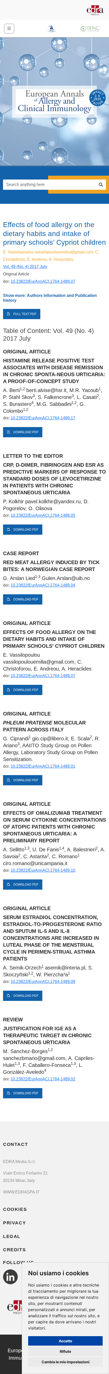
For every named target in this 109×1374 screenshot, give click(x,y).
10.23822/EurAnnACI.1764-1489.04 (43, 585)
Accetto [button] (65, 1341)
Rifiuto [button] (65, 1351)
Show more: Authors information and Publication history (50, 298)
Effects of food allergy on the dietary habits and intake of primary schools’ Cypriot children (53, 639)
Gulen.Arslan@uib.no (66, 578)
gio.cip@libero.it (50, 738)
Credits (14, 1249)
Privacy (14, 1222)
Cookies (15, 1209)
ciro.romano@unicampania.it (35, 863)
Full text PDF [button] (24, 314)
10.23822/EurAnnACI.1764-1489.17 (43, 418)
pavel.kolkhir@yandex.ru (53, 501)
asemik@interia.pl (65, 967)
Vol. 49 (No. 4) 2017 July (25, 266)
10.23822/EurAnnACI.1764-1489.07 (43, 281)
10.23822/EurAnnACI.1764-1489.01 (43, 766)
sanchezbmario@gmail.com (34, 1058)
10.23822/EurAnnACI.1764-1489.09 (43, 981)
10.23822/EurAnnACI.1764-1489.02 (43, 1079)
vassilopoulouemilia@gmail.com (63, 252)
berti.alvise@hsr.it (46, 390)
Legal (12, 1236)
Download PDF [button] (25, 432)
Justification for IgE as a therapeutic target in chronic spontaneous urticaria (47, 1035)
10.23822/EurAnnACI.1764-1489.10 (43, 870)
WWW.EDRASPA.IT (21, 1192)
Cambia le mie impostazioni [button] (65, 1362)
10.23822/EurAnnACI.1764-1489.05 (43, 515)
